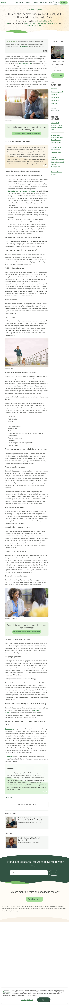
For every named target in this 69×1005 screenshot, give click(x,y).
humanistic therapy (25, 63)
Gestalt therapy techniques (27, 191)
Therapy (40, 9)
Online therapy (9, 729)
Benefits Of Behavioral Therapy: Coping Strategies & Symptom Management (57, 162)
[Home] (3, 3)
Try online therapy (34, 899)
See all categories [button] (55, 109)
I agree (43, 1000)
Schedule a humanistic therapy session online (26, 133)
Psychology (55, 97)
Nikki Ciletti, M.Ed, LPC (34, 25)
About (23, 2)
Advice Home (30, 9)
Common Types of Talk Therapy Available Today (57, 150)
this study (10, 756)
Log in (55, 2)
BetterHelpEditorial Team (45, 21)
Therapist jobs (43, 2)
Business (18, 2)
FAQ (32, 2)
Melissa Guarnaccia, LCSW (49, 23)
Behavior (54, 103)
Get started (64, 2)
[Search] (62, 41)
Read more (9, 797)
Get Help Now (24, 46)
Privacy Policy (7, 992)
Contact (50, 2)
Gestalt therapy (13, 191)
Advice (28, 2)
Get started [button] (57, 75)
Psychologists (55, 100)
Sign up (54, 873)
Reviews (36, 2)
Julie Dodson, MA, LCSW (32, 23)
